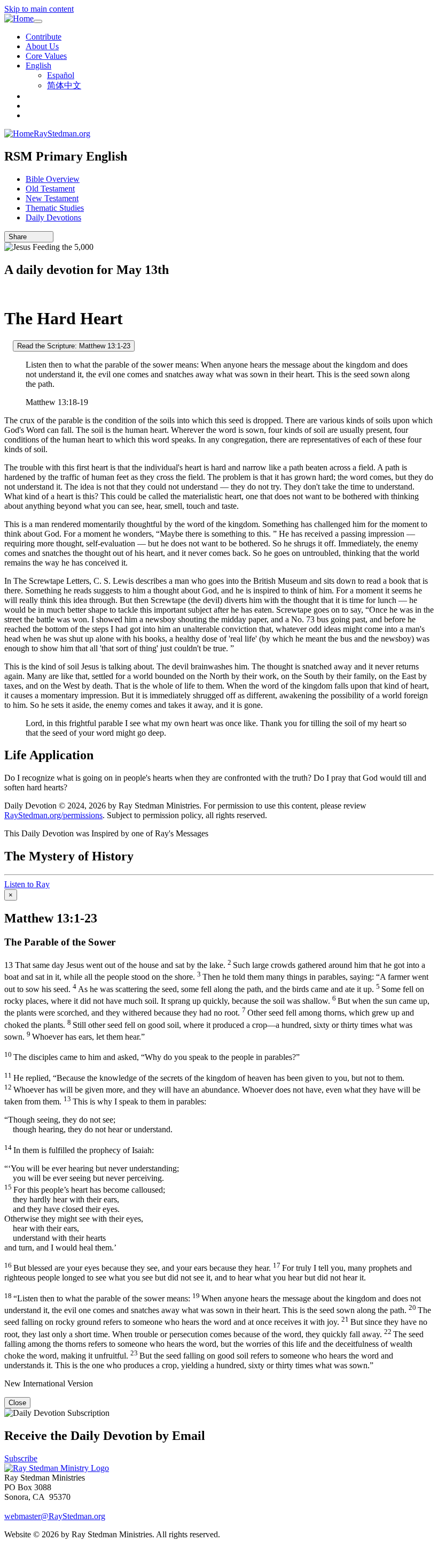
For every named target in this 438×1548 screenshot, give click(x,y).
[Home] (19, 19)
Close (17, 1403)
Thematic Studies (55, 207)
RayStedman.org (62, 133)
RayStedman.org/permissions (53, 815)
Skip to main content (39, 8)
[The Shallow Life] (7, 345)
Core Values (46, 55)
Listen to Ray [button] (27, 884)
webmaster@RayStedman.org (54, 1516)
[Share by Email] (31, 237)
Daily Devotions (53, 217)
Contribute (43, 36)
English (38, 65)
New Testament (52, 198)
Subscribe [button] (20, 1458)
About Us (42, 46)
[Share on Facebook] (46, 237)
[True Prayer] (7, 292)
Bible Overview (53, 179)
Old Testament (50, 188)
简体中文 (64, 85)
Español (60, 75)
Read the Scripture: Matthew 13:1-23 (73, 346)
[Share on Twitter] (39, 237)
